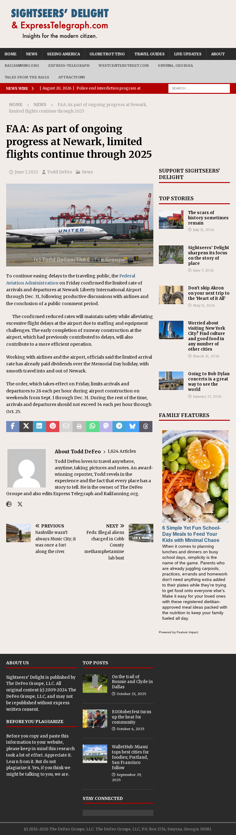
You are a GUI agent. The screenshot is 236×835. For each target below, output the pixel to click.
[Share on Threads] (145, 426)
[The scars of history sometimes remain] (171, 219)
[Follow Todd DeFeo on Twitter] (18, 504)
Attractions (71, 77)
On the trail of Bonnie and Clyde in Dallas (132, 682)
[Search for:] (199, 88)
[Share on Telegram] (119, 426)
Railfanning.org (22, 65)
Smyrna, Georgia (175, 65)
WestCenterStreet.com (124, 65)
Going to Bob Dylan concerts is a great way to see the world (209, 381)
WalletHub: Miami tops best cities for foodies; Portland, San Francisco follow (130, 757)
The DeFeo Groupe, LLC (30, 683)
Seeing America (63, 54)
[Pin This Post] (52, 426)
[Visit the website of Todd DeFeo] (9, 504)
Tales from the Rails (27, 77)
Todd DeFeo (59, 172)
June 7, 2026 (203, 270)
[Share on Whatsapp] (92, 426)
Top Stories (176, 198)
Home (11, 54)
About (218, 54)
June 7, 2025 (26, 172)
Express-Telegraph (68, 65)
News (31, 54)
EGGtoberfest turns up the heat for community (131, 717)
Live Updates (188, 54)
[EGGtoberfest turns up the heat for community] (95, 719)
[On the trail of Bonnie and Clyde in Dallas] (95, 683)
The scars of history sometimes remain (208, 218)
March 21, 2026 (206, 356)
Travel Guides (149, 54)
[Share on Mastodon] (105, 426)
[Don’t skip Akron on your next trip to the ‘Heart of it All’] (171, 295)
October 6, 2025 (130, 729)
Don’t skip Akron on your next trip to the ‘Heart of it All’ (209, 293)
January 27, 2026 (207, 396)
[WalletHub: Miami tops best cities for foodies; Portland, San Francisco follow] (95, 754)
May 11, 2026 (204, 305)
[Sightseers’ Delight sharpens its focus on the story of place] (171, 254)
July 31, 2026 (203, 230)
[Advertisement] (194, 130)
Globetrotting (107, 54)
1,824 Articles (122, 451)
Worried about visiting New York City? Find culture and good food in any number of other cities (206, 336)
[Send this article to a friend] (66, 426)
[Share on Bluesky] (132, 426)
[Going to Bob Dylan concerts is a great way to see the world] (171, 381)
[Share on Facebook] (12, 426)
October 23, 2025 (131, 694)
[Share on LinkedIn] (39, 426)
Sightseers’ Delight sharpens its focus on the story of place (208, 255)
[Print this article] (79, 426)
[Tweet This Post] (26, 426)
